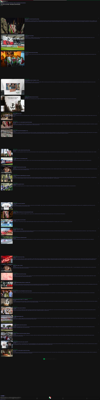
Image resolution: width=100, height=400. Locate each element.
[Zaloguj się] (0, 4)
